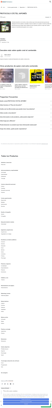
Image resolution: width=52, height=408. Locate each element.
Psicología (3, 258)
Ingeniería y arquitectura (7, 230)
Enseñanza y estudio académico (8, 239)
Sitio (2, 367)
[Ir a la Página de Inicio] (7, 2)
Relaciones (3, 339)
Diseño (2, 214)
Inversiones (3, 272)
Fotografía (3, 216)
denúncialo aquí (44, 143)
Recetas (3, 206)
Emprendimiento (4, 268)
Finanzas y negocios (6, 264)
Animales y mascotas (6, 162)
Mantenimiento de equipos (7, 285)
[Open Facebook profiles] (2, 384)
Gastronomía (4, 204)
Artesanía (3, 319)
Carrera (2, 186)
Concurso (3, 242)
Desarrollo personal (5, 190)
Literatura (3, 254)
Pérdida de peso (4, 349)
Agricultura (3, 331)
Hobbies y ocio (4, 277)
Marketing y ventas (5, 293)
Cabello (3, 303)
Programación (4, 365)
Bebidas (3, 202)
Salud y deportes (5, 347)
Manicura (3, 307)
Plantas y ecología (5, 329)
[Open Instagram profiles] (13, 384)
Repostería (3, 200)
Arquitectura (4, 232)
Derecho (3, 244)
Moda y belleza (4, 301)
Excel (2, 363)
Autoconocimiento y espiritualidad (9, 170)
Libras (2, 252)
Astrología (3, 172)
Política (2, 256)
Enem (2, 248)
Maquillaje (3, 309)
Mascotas (3, 164)
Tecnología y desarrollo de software (10, 361)
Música (2, 323)
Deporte (3, 351)
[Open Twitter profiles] (5, 384)
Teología (3, 178)
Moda (2, 311)
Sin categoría (4, 372)
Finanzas (3, 270)
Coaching (3, 188)
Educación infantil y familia (7, 222)
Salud (2, 355)
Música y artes (4, 317)
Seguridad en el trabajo (6, 234)
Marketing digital (5, 295)
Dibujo (2, 321)
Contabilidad (4, 266)
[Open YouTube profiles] (11, 384)
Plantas (3, 333)
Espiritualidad (4, 174)
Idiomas (2, 250)
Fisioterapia (3, 353)
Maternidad (3, 224)
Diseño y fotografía (6, 212)
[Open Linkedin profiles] (8, 384)
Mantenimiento (4, 287)
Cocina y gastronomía (6, 198)
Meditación (3, 176)
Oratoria (3, 192)
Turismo (3, 280)
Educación (3, 246)
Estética (3, 305)
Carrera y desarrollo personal (8, 184)
